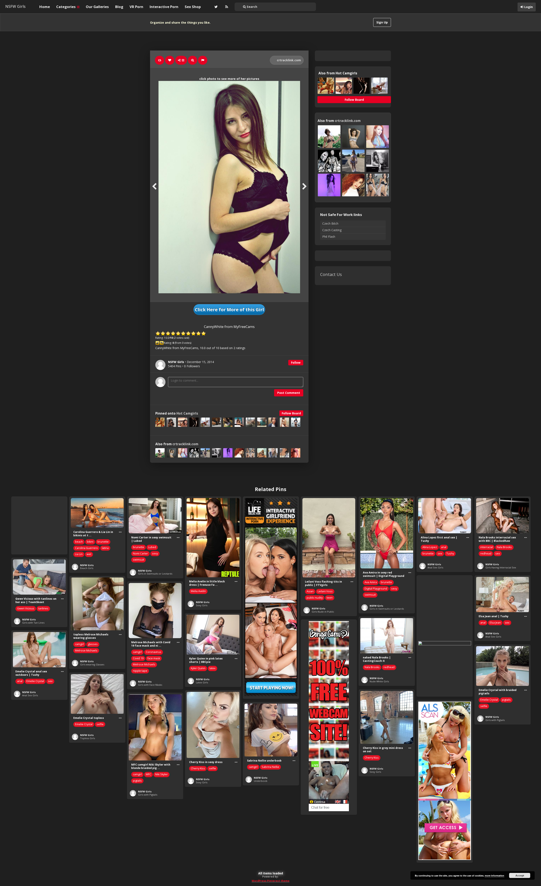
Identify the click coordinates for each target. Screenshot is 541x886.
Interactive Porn (164, 6)
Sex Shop (193, 6)
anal (443, 547)
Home (44, 6)
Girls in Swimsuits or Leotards (155, 573)
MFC (148, 774)
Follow (296, 362)
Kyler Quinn (198, 668)
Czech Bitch (330, 223)
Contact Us (331, 274)
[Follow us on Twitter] (215, 6)
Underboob (260, 780)
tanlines (43, 608)
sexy (155, 553)
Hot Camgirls (187, 413)
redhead (485, 553)
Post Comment (288, 393)
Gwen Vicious (25, 608)
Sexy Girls (201, 605)
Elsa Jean (495, 622)
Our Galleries (97, 6)
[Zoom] (192, 60)
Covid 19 (138, 658)
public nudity (315, 597)
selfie (483, 706)
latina (105, 548)
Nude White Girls (379, 681)
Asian (310, 591)
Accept (519, 875)
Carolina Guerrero (86, 548)
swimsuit (138, 559)
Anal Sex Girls (435, 567)
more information (494, 875)
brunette (103, 541)
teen (330, 597)
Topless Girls (87, 738)
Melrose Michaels (86, 650)
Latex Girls (202, 682)
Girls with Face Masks (150, 684)
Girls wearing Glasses (92, 664)
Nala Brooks (504, 547)
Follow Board (291, 413)
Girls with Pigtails (495, 720)
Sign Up (382, 22)
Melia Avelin (198, 591)
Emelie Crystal (35, 681)
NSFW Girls (15, 6)
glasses (93, 644)
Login (528, 7)
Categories (66, 6)
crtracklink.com (288, 60)
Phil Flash (328, 237)
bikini (90, 541)
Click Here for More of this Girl (229, 310)
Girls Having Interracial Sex (500, 567)
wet (89, 554)
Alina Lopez (429, 547)
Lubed (152, 547)
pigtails (506, 700)
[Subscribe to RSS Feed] (226, 6)
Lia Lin (79, 554)
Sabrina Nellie (270, 767)
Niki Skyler (161, 774)
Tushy (450, 553)
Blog (119, 6)
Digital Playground (376, 588)
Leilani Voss (325, 591)
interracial (486, 547)
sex (440, 553)
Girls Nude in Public (323, 611)
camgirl (79, 644)
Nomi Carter (140, 553)
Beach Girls (86, 568)
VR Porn (136, 6)
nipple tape (140, 671)
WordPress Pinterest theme (271, 881)
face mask (154, 658)
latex (212, 668)
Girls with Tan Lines (33, 622)
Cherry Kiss (372, 757)
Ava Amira (371, 582)
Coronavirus (153, 652)
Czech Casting (332, 230)
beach (79, 541)
